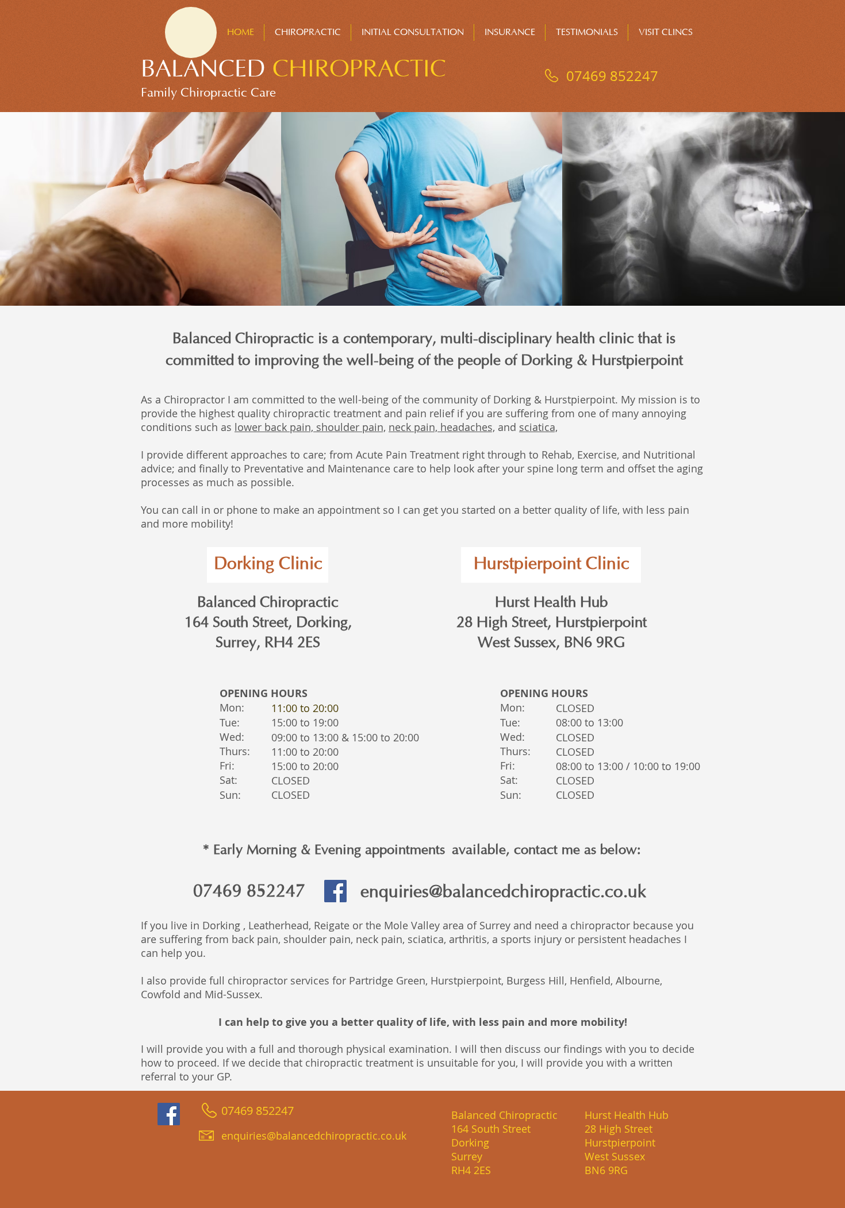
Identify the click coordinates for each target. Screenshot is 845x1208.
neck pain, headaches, (442, 427)
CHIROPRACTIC (359, 69)
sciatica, (538, 427)
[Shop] (191, 32)
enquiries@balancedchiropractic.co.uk (503, 892)
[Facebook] (335, 891)
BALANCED (206, 69)
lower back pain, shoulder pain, (310, 427)
